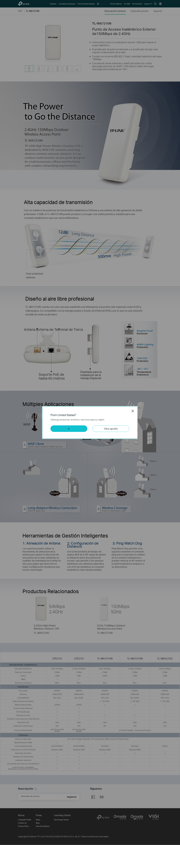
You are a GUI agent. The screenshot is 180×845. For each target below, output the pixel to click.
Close (132, 411)
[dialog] (90, 422)
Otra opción (111, 428)
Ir (69, 428)
